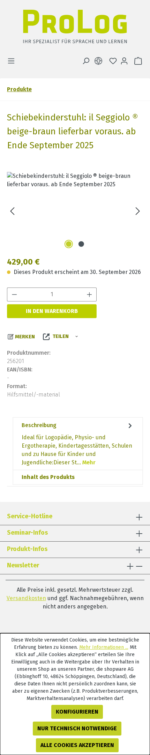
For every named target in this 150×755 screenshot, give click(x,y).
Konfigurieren (77, 711)
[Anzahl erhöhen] (89, 294)
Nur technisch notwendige (77, 728)
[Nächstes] (138, 211)
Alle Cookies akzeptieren (77, 745)
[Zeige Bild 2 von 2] (81, 244)
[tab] (78, 443)
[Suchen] (85, 61)
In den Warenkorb (52, 311)
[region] (75, 211)
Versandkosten (26, 598)
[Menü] (13, 61)
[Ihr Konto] (124, 61)
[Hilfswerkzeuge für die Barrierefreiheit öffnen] (99, 61)
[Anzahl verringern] (14, 294)
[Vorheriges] (12, 211)
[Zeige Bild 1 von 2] (69, 244)
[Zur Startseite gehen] (75, 28)
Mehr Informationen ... (103, 647)
